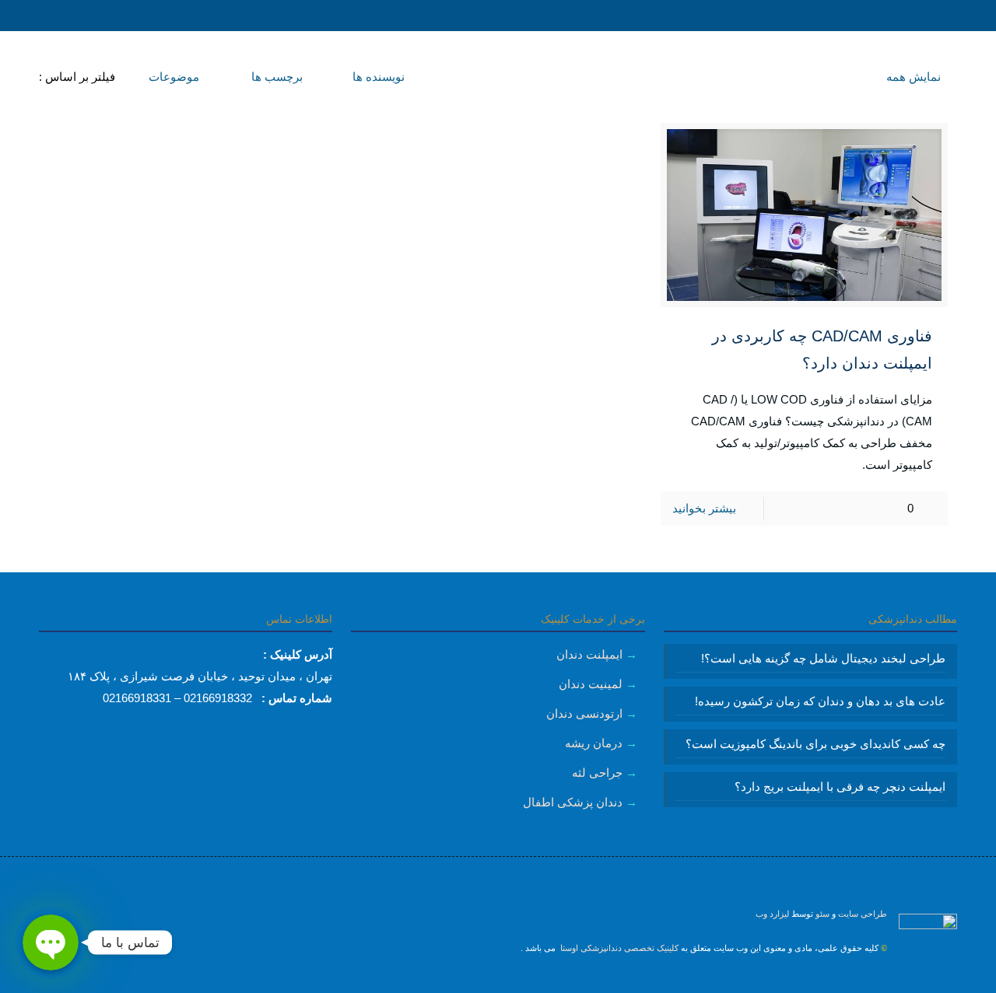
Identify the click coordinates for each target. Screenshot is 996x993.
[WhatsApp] (519, 981)
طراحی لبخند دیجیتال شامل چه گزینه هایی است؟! (823, 658)
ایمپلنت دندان (589, 654)
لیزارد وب (772, 913)
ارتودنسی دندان (584, 713)
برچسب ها (275, 76)
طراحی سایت (862, 913)
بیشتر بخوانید (704, 508)
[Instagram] (498, 981)
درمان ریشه (593, 743)
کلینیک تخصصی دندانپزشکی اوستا (618, 948)
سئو (822, 913)
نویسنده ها (377, 76)
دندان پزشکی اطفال (572, 802)
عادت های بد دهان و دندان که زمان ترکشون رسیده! (820, 701)
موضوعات (172, 76)
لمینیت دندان (590, 684)
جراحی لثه (597, 772)
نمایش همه (913, 76)
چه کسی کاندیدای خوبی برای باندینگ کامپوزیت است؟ (815, 743)
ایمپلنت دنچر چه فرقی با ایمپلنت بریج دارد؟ (840, 786)
